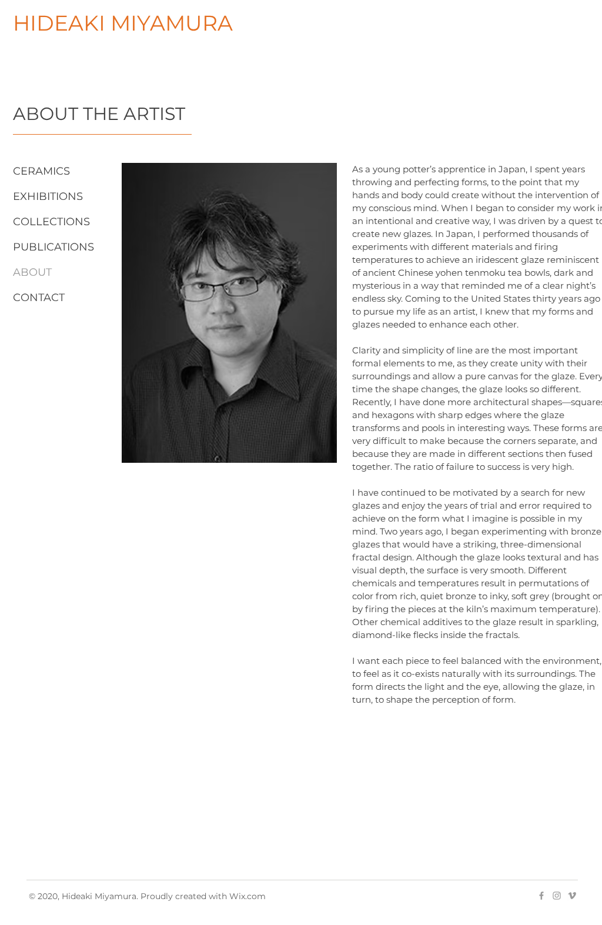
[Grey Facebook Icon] (541, 895)
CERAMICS (41, 171)
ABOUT (32, 272)
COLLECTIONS (51, 221)
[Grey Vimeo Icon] (572, 895)
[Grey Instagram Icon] (556, 895)
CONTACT (39, 297)
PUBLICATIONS (53, 247)
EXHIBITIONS (48, 196)
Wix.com (247, 896)
